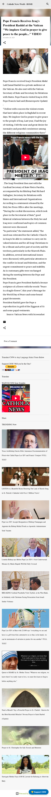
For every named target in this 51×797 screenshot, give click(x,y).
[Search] (47, 4)
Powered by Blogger (27, 793)
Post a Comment (10, 341)
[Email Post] (4, 323)
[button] (4, 42)
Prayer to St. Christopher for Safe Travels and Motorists (21, 747)
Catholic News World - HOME (20, 4)
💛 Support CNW (38, 792)
